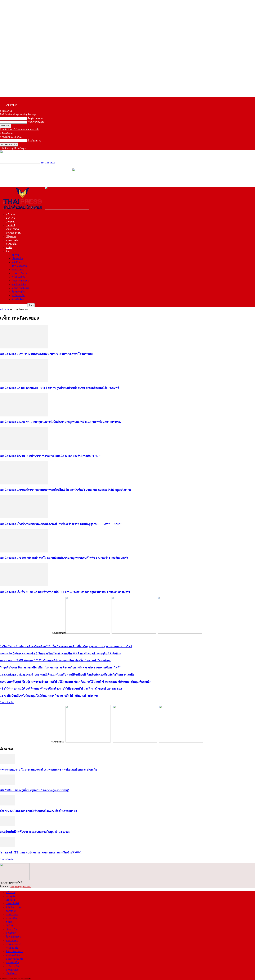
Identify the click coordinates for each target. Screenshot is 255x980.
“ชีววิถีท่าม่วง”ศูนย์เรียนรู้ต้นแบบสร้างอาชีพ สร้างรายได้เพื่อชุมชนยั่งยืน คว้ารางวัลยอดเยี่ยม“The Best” (61, 688)
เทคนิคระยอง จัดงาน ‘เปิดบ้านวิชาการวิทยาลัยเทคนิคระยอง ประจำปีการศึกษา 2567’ (51, 455)
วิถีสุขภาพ (11, 236)
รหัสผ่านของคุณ (35, 122)
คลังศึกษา (17, 262)
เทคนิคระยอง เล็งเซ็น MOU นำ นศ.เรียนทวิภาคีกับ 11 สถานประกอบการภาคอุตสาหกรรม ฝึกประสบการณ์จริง (65, 591)
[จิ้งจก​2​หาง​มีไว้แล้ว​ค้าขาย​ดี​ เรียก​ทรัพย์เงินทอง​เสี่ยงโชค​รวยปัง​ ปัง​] (7, 804)
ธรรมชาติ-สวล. (20, 273)
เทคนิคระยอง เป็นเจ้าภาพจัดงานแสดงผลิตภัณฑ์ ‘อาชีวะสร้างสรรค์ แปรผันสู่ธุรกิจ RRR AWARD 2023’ (61, 523)
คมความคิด (12, 240)
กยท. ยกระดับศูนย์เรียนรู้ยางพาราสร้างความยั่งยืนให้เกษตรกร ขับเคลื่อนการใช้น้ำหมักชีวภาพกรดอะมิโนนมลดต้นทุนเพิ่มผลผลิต (75, 681)
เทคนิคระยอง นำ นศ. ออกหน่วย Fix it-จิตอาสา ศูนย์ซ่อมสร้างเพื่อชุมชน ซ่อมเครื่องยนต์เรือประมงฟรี (59, 387)
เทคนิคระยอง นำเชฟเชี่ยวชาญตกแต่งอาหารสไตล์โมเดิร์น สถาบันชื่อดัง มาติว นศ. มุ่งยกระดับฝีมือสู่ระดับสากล (65, 489)
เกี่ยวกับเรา (11, 105)
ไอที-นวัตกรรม (19, 266)
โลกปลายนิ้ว (18, 291)
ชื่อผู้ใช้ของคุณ (35, 118)
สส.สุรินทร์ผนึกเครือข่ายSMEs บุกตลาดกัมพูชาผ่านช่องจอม (35, 831)
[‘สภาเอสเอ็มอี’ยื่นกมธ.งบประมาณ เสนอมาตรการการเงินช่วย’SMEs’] (7, 846)
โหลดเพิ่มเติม (7, 702)
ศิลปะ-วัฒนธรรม (20, 280)
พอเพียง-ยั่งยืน (19, 284)
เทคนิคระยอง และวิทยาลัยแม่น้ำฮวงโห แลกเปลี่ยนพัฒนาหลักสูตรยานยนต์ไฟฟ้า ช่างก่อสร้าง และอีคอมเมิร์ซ (64, 557)
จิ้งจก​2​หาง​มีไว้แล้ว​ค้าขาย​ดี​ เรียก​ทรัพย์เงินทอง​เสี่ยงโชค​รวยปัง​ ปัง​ (38, 811)
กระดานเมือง (18, 277)
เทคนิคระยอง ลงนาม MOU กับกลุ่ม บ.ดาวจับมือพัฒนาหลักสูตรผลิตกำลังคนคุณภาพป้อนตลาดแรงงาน (60, 421)
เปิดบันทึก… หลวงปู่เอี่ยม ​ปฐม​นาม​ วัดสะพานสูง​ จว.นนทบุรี (34, 790)
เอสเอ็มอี (10, 225)
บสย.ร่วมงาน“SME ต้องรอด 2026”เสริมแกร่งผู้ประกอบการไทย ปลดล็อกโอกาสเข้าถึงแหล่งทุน (55, 660)
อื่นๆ (8, 251)
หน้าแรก (10, 214)
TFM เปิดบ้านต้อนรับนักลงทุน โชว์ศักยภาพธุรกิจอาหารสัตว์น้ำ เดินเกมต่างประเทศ (49, 695)
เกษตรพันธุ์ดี (12, 229)
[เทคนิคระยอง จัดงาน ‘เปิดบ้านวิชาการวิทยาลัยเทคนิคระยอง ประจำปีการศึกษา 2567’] (24, 449)
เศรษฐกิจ (10, 221)
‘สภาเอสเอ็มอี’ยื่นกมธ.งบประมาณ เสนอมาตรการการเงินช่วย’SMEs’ (41, 852)
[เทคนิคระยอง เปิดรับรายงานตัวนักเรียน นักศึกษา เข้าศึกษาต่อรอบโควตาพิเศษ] (24, 347)
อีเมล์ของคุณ (34, 140)
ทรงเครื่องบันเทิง (20, 288)
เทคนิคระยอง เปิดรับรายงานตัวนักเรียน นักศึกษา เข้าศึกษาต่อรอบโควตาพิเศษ (46, 354)
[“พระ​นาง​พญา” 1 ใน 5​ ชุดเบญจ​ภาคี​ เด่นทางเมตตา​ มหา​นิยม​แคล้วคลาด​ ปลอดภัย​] (7, 763)
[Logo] (22, 208)
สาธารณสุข (18, 269)
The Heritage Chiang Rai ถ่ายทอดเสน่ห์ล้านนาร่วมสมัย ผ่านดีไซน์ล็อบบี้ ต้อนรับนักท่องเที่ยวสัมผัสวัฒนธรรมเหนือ (67, 674)
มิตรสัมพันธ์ (18, 299)
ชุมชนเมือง (11, 244)
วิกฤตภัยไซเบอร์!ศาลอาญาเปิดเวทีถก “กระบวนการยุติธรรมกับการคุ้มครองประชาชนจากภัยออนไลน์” (60, 667)
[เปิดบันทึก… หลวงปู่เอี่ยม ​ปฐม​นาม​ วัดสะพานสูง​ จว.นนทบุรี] (7, 784)
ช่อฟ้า (9, 247)
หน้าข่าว (10, 218)
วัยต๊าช (15, 255)
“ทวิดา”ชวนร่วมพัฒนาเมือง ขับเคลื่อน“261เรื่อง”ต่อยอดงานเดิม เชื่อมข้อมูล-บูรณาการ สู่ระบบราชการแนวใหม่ (66, 646)
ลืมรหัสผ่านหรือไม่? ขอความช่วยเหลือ (19, 129)
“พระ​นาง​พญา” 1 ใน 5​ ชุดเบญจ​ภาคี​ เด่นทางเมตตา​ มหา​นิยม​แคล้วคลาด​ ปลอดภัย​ (48, 769)
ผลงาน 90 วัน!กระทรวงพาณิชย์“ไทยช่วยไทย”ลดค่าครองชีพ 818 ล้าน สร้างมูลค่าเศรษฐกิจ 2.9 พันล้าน (60, 653)
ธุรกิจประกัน (18, 295)
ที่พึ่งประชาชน (13, 232)
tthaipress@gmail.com (20, 886)
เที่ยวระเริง (17, 258)
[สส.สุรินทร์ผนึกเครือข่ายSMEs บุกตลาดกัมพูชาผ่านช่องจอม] (7, 825)
